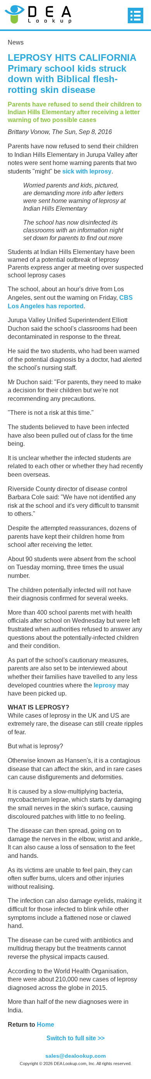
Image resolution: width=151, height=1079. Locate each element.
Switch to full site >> (75, 1038)
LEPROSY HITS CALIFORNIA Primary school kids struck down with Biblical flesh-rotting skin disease (72, 73)
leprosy (104, 685)
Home (45, 1024)
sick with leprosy (87, 171)
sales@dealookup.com (75, 1056)
